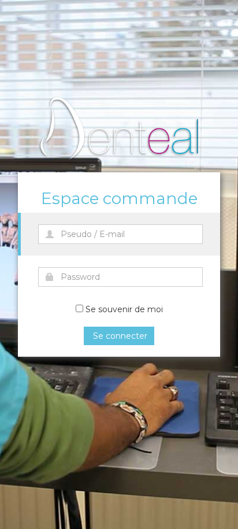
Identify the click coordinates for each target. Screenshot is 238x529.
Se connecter (119, 336)
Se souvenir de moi (124, 309)
